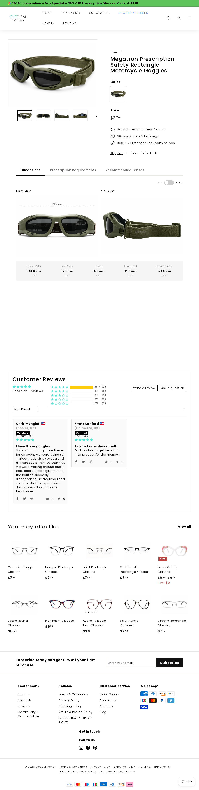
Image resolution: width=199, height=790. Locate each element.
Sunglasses (100, 13)
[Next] (95, 116)
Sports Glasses (133, 13)
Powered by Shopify (121, 771)
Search (23, 694)
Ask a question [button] (172, 388)
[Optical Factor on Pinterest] (95, 747)
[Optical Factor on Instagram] (81, 747)
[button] (60, 387)
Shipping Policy (70, 706)
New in (49, 23)
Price (114, 110)
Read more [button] (24, 491)
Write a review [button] (144, 388)
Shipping (116, 153)
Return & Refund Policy (76, 712)
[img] (40, 440)
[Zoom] (52, 73)
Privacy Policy (69, 700)
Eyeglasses (70, 13)
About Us (24, 700)
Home (48, 13)
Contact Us (108, 700)
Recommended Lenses (125, 170)
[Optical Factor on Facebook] (88, 747)
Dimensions (31, 170)
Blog (103, 712)
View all (184, 527)
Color (115, 82)
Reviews (70, 23)
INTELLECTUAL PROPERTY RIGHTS (75, 720)
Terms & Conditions (74, 694)
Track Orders (109, 694)
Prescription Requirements (73, 170)
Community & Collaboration (28, 714)
